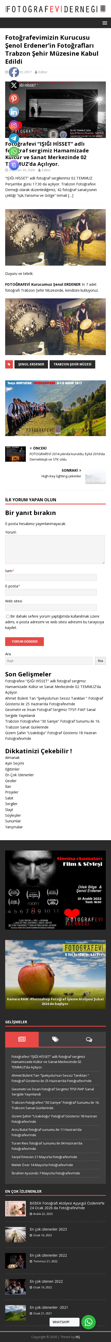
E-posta (11, 586)
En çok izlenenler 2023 (48, 1229)
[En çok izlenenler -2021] (15, 1317)
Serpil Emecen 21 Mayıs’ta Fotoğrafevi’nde (44, 1157)
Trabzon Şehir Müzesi (72, 364)
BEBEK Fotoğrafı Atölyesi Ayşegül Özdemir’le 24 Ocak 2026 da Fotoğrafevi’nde (67, 1205)
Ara (8, 653)
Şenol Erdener (31, 364)
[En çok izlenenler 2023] (15, 1239)
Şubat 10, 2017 (20, 72)
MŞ (78, 1337)
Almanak (12, 757)
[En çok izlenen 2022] (15, 1291)
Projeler (11, 792)
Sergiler (11, 803)
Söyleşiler (13, 815)
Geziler (11, 780)
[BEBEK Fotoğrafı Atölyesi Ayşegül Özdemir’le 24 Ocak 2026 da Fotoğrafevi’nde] (15, 1213)
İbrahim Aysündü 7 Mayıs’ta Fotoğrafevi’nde (46, 1173)
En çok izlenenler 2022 (48, 1255)
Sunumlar (13, 821)
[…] (70, 195)
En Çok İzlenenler (19, 774)
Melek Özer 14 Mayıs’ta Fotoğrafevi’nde (42, 1165)
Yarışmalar (14, 826)
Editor (42, 72)
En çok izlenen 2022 (46, 1281)
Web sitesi (13, 601)
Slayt (9, 809)
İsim (8, 570)
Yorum (10, 532)
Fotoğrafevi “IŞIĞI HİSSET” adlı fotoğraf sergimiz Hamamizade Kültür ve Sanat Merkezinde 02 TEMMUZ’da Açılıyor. (47, 153)
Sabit (9, 798)
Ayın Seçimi (14, 763)
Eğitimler (12, 769)
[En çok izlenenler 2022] (15, 1265)
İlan (8, 786)
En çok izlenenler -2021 (49, 1307)
